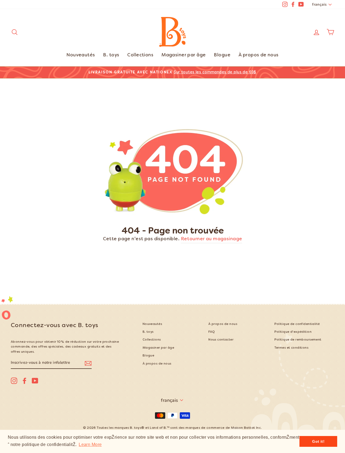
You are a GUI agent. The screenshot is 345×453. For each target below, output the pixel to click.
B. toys (111, 55)
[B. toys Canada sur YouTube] (35, 381)
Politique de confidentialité (297, 324)
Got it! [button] (318, 441)
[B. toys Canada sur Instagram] (14, 381)
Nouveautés (80, 55)
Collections (140, 55)
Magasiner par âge (183, 55)
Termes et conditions (291, 347)
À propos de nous (259, 55)
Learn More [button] (90, 444)
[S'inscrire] (88, 362)
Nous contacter (220, 339)
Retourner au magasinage (211, 239)
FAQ (211, 332)
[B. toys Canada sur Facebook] (24, 381)
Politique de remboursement (298, 339)
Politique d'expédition (293, 332)
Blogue (222, 55)
